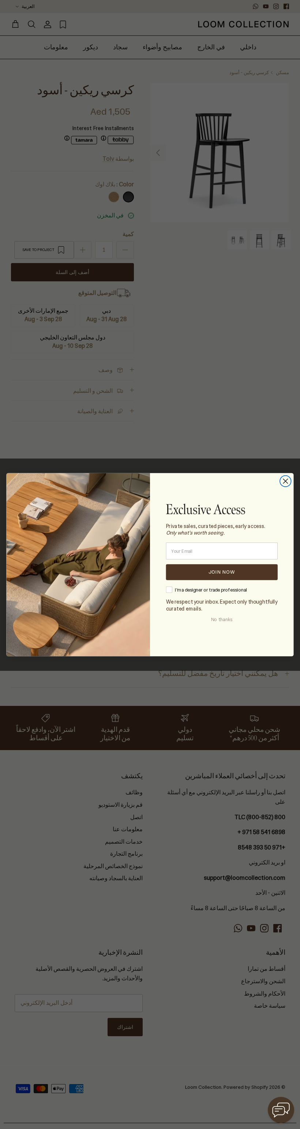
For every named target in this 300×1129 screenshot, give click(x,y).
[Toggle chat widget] (281, 1110)
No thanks (221, 620)
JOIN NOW (222, 572)
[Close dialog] (285, 481)
